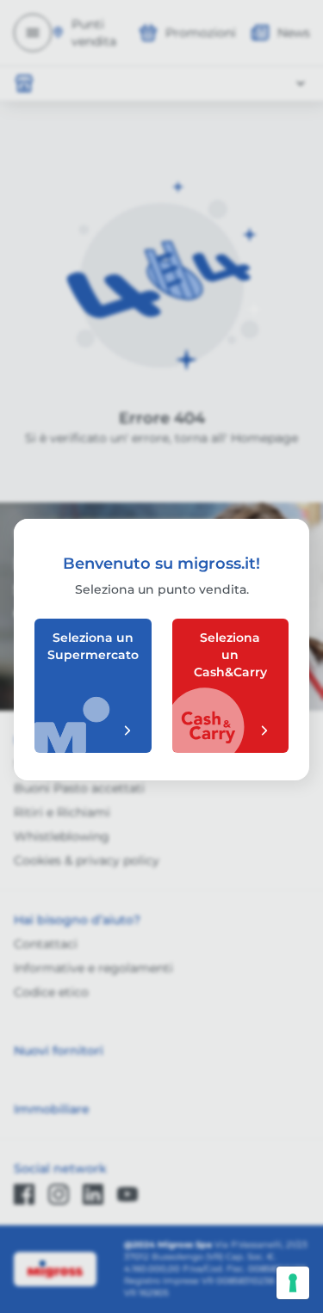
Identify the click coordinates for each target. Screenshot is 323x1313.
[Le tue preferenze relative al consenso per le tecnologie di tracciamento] (292, 1283)
